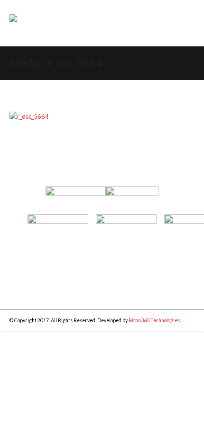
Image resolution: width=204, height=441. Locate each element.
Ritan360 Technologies (154, 320)
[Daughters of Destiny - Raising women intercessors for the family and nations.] (43, 23)
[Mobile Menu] (179, 25)
